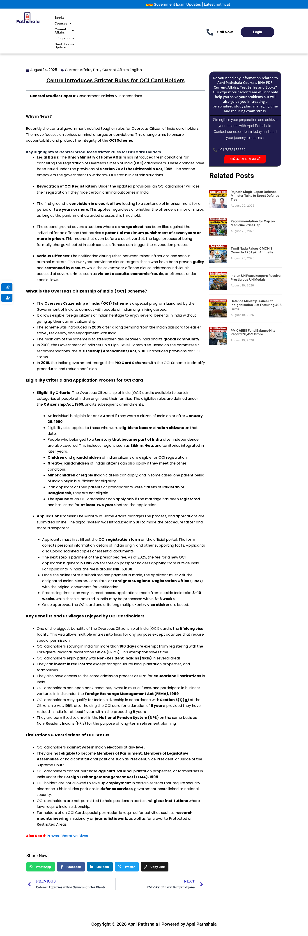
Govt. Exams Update (64, 45)
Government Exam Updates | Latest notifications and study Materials (190, 4)
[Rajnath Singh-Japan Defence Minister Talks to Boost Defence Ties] (218, 199)
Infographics (64, 38)
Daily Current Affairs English (117, 69)
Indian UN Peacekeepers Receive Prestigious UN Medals (255, 277)
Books (59, 17)
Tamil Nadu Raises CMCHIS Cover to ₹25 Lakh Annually (252, 250)
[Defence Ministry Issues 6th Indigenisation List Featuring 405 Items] (218, 308)
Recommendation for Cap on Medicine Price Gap (253, 223)
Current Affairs (60, 30)
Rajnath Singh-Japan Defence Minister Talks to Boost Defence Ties (255, 195)
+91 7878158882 (232, 150)
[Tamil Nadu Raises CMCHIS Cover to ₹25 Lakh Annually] (218, 253)
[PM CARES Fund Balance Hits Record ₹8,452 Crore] (218, 335)
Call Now (225, 32)
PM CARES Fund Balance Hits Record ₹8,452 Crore (253, 332)
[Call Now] (210, 32)
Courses (61, 23)
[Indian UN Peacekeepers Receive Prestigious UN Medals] (218, 281)
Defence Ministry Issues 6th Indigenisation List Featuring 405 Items (256, 305)
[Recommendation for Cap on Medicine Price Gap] (218, 226)
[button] (63, 23)
